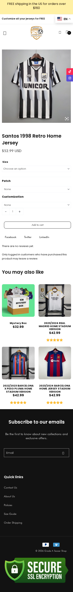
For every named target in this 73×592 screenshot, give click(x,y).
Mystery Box (18, 323)
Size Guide (10, 513)
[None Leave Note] (36, 189)
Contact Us (10, 487)
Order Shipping (13, 522)
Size (5, 162)
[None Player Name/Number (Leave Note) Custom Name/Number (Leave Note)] (36, 205)
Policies (8, 505)
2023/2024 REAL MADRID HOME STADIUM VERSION (55, 326)
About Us (9, 496)
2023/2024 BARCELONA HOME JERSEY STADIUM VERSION (54, 389)
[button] (10, 237)
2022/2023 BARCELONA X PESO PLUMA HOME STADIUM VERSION (18, 389)
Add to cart (37, 224)
